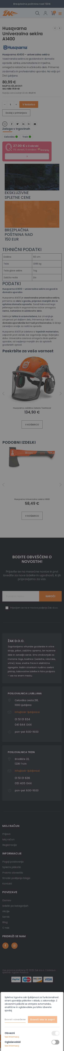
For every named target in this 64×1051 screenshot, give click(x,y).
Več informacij (12, 1037)
